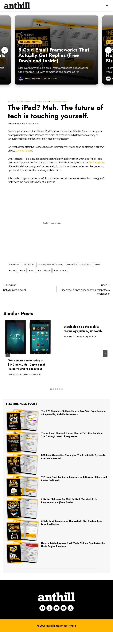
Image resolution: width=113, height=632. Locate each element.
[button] (4, 50)
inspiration (85, 264)
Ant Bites (14, 264)
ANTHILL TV (13, 101)
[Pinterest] (63, 608)
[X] (71, 608)
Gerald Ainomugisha (19, 374)
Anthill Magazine (17, 123)
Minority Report (24, 150)
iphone (13, 270)
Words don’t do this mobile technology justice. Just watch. (83, 329)
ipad (97, 264)
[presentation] (28, 337)
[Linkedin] (56, 608)
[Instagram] (49, 608)
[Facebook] (42, 608)
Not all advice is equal (14, 288)
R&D (31, 270)
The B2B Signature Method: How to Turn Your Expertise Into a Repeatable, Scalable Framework (73, 413)
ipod (22, 270)
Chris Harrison (96, 162)
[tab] (51, 389)
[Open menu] (107, 5)
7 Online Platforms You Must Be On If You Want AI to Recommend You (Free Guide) (69, 500)
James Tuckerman (74, 336)
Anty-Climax (25, 101)
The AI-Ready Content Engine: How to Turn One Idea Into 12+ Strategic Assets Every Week (72, 434)
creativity (71, 264)
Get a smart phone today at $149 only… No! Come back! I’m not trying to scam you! (26, 365)
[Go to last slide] (8, 353)
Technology (44, 270)
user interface (61, 270)
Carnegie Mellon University (50, 264)
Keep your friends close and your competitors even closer (86, 289)
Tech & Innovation (59, 101)
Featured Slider (41, 101)
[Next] (105, 353)
